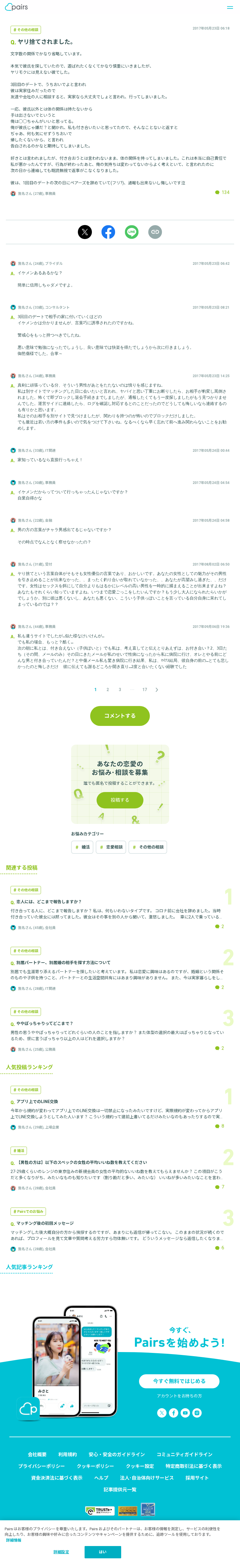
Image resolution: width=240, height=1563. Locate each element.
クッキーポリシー (95, 1466)
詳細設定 (61, 1552)
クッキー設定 (140, 1466)
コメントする (120, 716)
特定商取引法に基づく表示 (194, 1466)
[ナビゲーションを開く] (228, 7)
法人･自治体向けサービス (147, 1478)
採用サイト (197, 1478)
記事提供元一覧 (120, 1489)
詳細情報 (13, 1540)
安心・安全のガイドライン (117, 1454)
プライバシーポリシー (41, 1466)
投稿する (120, 800)
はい (103, 1552)
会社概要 (37, 1454)
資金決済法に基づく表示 (57, 1478)
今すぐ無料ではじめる (179, 1381)
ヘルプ (101, 1478)
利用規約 (67, 1454)
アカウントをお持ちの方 (179, 1396)
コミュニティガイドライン (184, 1454)
